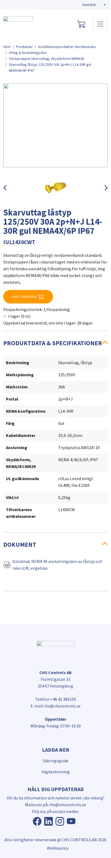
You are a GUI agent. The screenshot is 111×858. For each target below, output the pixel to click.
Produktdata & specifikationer (52, 343)
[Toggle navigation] (100, 24)
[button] (94, 5)
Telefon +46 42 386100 (55, 699)
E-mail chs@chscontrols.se (55, 706)
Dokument (19, 544)
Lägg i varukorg (24, 297)
